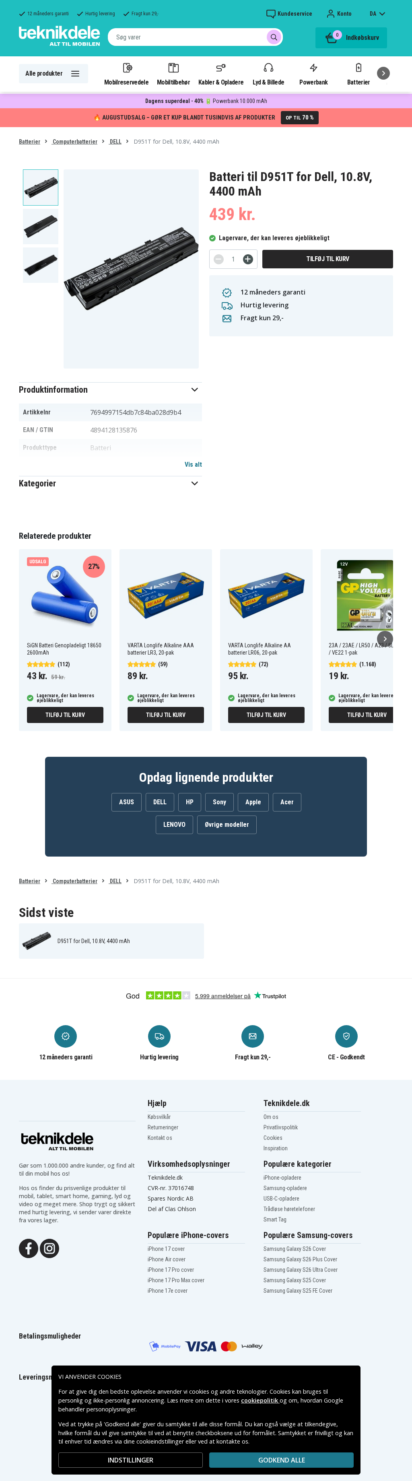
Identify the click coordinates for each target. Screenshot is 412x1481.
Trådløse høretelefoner (289, 1209)
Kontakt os (160, 1138)
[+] (248, 259)
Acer (287, 802)
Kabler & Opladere (220, 82)
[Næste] (383, 73)
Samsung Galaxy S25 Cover (295, 1280)
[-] (219, 259)
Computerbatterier (74, 141)
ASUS (126, 802)
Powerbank (313, 82)
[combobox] (195, 37)
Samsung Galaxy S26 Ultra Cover (301, 1270)
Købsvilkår (159, 1117)
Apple (253, 802)
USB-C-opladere (281, 1198)
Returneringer (163, 1127)
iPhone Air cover (166, 1259)
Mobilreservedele (126, 82)
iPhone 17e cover (167, 1290)
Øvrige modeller (227, 824)
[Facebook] (28, 1247)
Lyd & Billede (268, 82)
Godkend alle (281, 1460)
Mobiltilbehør (173, 82)
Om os (271, 1117)
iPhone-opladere (282, 1177)
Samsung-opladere (285, 1188)
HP (190, 802)
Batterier (358, 82)
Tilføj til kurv (327, 259)
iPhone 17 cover (166, 1249)
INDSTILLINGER (130, 1460)
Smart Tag (275, 1219)
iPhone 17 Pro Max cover (176, 1280)
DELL (115, 141)
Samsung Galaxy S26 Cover (295, 1249)
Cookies (273, 1138)
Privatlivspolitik (281, 1127)
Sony (219, 802)
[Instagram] (49, 1247)
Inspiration (276, 1148)
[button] (110, 389)
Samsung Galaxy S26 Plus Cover (300, 1259)
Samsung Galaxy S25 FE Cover (298, 1290)
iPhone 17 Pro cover (171, 1270)
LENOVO (174, 824)
